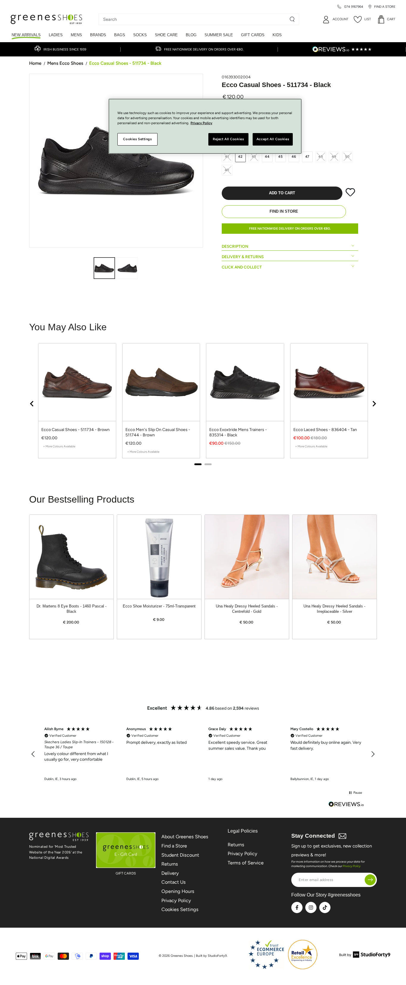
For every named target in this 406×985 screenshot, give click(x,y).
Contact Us (173, 882)
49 (334, 156)
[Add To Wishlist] (350, 195)
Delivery (170, 873)
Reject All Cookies (228, 139)
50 (347, 156)
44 (267, 156)
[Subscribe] (370, 879)
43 (254, 156)
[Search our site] (292, 19)
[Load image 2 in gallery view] (127, 268)
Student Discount (180, 855)
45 (280, 156)
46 (294, 156)
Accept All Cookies (272, 139)
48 (320, 156)
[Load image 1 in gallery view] (104, 268)
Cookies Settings (180, 909)
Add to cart (282, 193)
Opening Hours (177, 891)
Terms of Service (246, 863)
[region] (203, 754)
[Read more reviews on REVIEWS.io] (346, 804)
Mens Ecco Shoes (65, 63)
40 (227, 170)
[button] (33, 754)
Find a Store (174, 846)
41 (227, 156)
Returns (169, 864)
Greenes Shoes (182, 956)
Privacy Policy (176, 900)
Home (35, 63)
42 (240, 156)
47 (307, 156)
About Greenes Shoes (184, 836)
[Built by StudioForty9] (364, 956)
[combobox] (194, 19)
